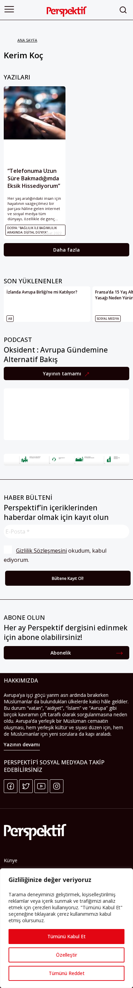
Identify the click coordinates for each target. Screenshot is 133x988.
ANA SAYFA (27, 40)
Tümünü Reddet (67, 973)
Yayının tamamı (63, 373)
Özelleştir (66, 955)
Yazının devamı (22, 744)
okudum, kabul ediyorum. (56, 555)
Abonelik (60, 652)
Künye (10, 860)
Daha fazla (66, 249)
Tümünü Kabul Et (66, 936)
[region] (66, 928)
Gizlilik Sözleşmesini (41, 550)
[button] (9, 9)
